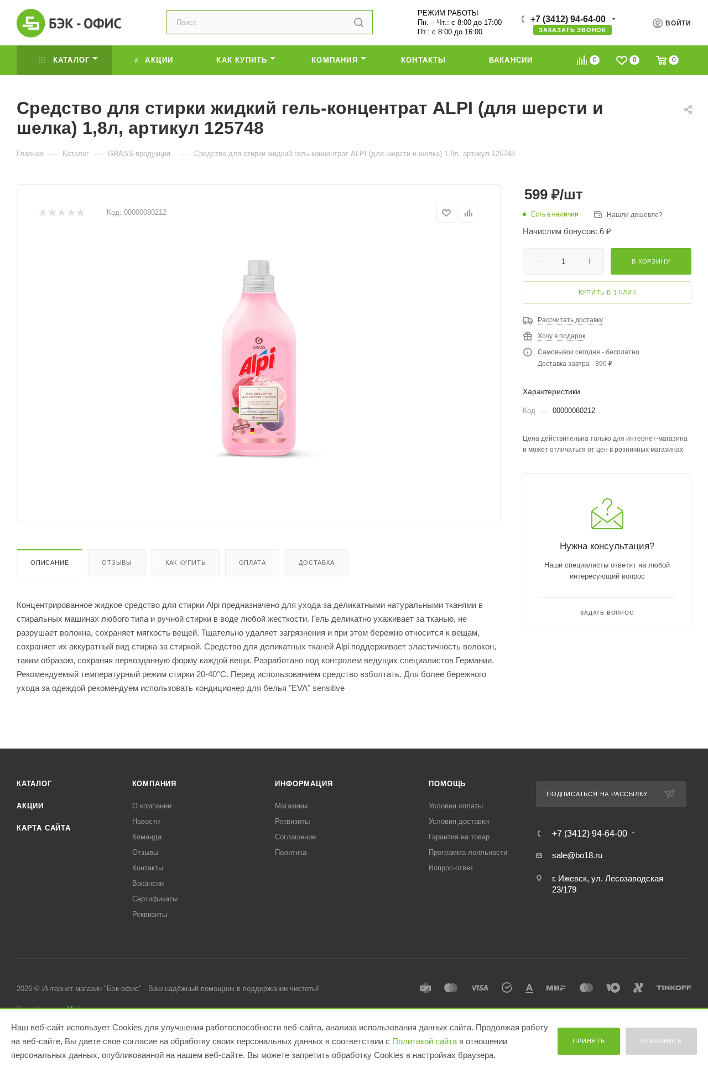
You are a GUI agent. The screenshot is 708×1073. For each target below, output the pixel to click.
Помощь (447, 784)
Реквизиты (149, 914)
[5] (80, 213)
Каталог (34, 784)
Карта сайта (44, 828)
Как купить (185, 562)
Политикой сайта (424, 1041)
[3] (61, 213)
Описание (49, 562)
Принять (588, 1041)
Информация (303, 784)
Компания (154, 784)
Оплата (252, 562)
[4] (70, 213)
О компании (151, 806)
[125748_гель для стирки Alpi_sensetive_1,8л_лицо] (258, 361)
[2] (51, 213)
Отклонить (661, 1041)
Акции (30, 806)
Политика (290, 852)
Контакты (147, 868)
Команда (147, 837)
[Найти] (358, 22)
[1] (42, 213)
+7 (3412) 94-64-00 (568, 19)
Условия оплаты (456, 806)
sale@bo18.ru (577, 855)
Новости (146, 821)
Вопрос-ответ (451, 868)
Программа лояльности (468, 852)
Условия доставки (459, 821)
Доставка (316, 562)
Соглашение (295, 837)
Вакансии (148, 883)
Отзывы (117, 562)
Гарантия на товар (459, 837)
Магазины (291, 806)
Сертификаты (155, 899)
